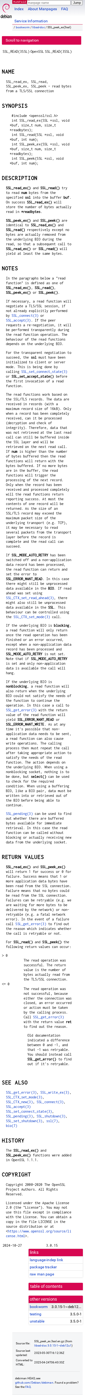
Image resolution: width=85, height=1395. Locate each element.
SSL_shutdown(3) (51, 1116)
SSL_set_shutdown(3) (24, 1121)
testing (35, 1314)
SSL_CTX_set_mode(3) (31, 617)
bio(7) (11, 1126)
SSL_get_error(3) (21, 710)
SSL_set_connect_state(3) (44, 372)
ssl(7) (52, 1121)
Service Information (31, 21)
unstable (37, 1321)
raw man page (42, 1274)
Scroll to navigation (22, 40)
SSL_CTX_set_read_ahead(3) (30, 598)
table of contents (46, 1286)
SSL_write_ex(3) (54, 1092)
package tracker (43, 1267)
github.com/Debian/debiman (34, 1382)
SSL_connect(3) (25, 315)
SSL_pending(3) (19, 814)
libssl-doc (38, 27)
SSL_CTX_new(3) (19, 1102)
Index (19, 9)
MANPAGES (21, 1)
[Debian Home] (6, 9)
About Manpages (42, 9)
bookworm (23, 27)
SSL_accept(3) (18, 320)
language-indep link (46, 1260)
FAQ (64, 9)
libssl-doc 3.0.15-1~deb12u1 (53, 1345)
